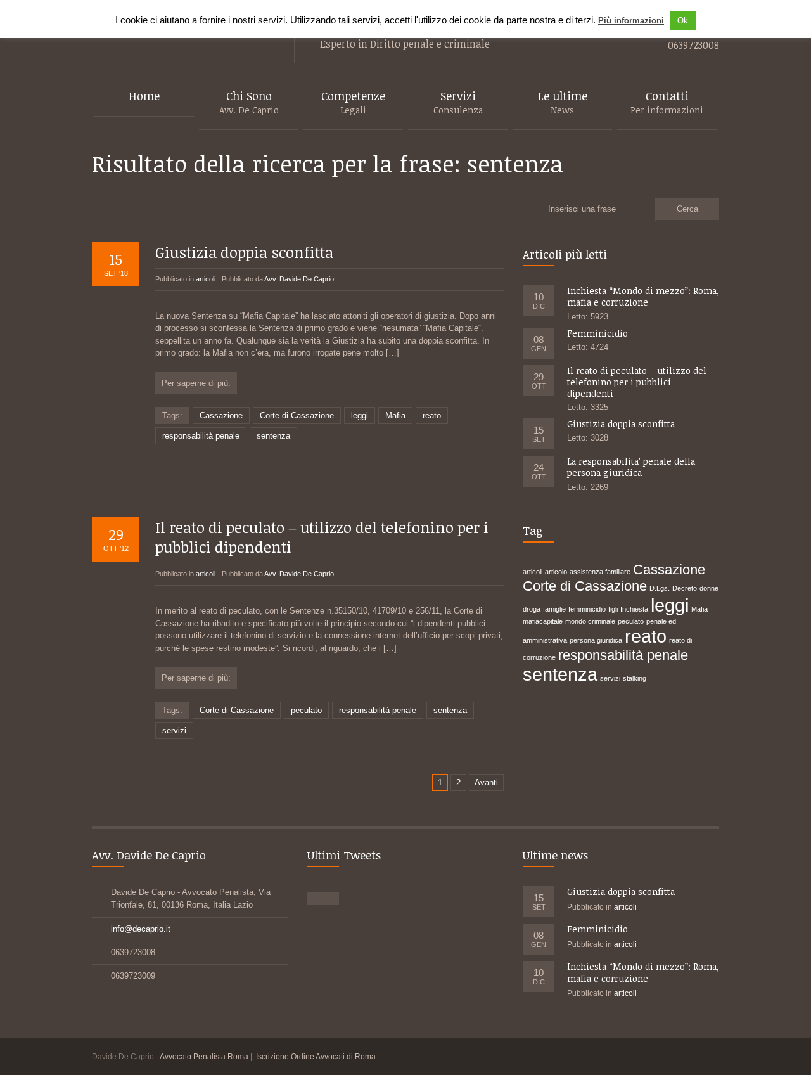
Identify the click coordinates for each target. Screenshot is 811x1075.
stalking (634, 678)
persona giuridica (596, 640)
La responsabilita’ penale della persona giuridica (631, 467)
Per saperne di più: (196, 383)
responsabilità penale (200, 436)
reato (432, 415)
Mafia (395, 415)
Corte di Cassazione (297, 415)
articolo (556, 572)
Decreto (684, 588)
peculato (306, 710)
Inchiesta (634, 609)
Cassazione (221, 415)
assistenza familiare (600, 572)
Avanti (486, 782)
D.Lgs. (659, 588)
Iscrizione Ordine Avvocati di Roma (316, 1056)
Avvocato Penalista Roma (204, 1056)
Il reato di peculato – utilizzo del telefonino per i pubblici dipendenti (322, 537)
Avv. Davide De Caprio (299, 279)
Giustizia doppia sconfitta (244, 251)
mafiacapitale (543, 621)
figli (613, 609)
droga (531, 609)
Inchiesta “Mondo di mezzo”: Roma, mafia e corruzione (643, 296)
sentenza (273, 436)
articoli (205, 279)
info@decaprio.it (140, 929)
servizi (174, 730)
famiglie (554, 609)
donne (708, 588)
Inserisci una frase (582, 209)
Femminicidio (597, 333)
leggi (359, 415)
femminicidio (587, 609)
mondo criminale (590, 621)
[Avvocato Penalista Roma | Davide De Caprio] (180, 27)
